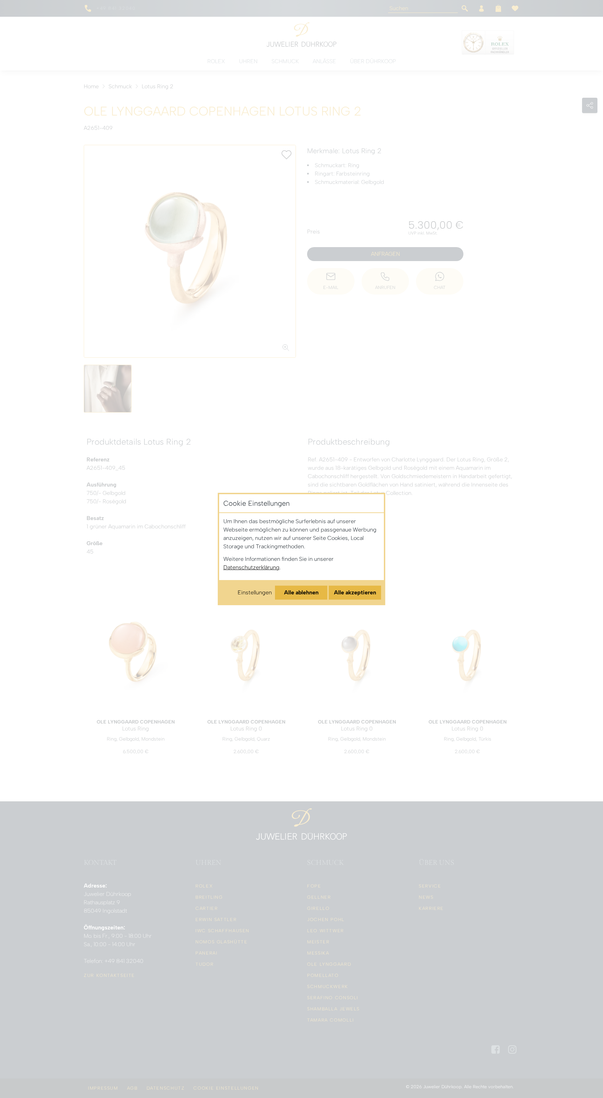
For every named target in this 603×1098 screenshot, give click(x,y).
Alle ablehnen (301, 592)
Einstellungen (255, 592)
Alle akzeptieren (355, 592)
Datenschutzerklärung (251, 567)
